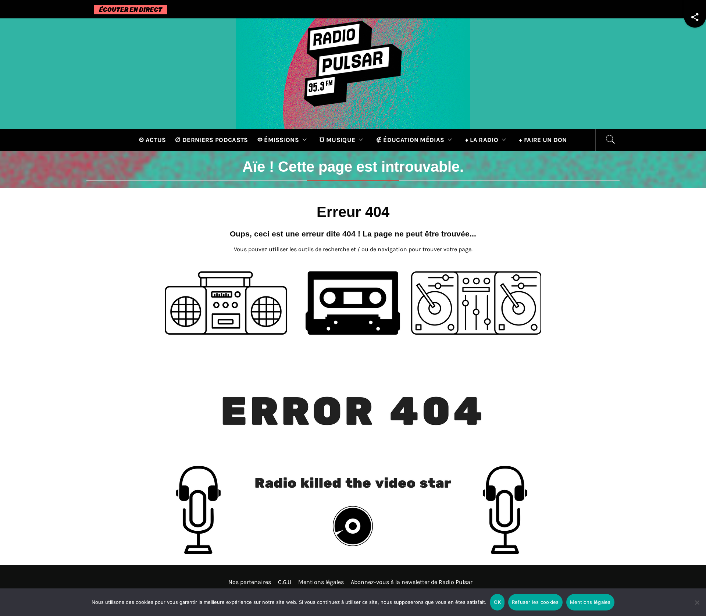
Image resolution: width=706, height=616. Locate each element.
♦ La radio (481, 139)
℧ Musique (337, 139)
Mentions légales (321, 581)
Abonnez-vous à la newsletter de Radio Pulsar (412, 581)
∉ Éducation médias (410, 139)
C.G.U (284, 581)
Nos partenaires (249, 581)
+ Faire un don (543, 139)
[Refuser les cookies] (696, 607)
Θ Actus (152, 139)
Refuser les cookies (535, 602)
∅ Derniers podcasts (211, 139)
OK (497, 602)
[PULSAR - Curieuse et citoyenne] (353, 73)
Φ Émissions (278, 139)
